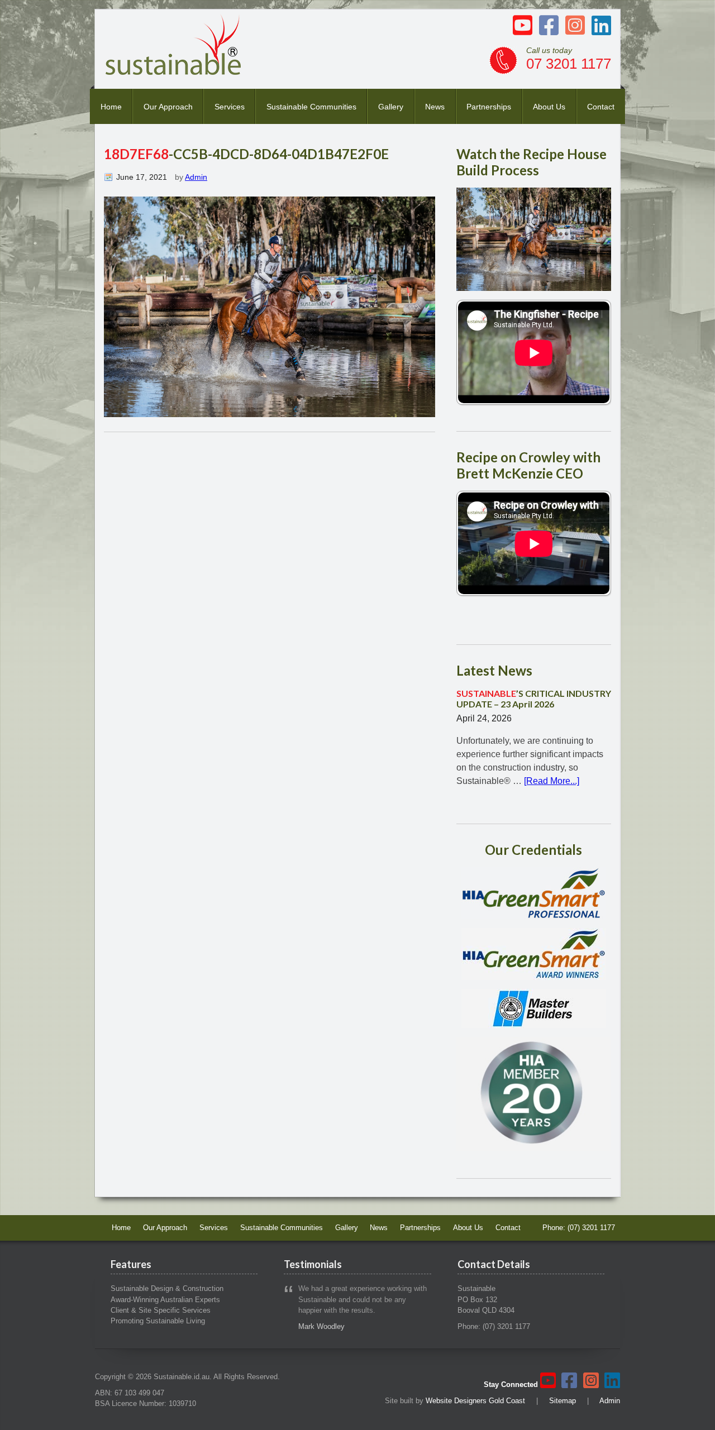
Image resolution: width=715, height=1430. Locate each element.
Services (229, 106)
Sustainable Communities (311, 106)
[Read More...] (551, 781)
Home (111, 106)
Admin (196, 177)
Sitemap (562, 1400)
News (435, 106)
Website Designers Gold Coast (475, 1400)
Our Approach (168, 106)
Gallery (390, 106)
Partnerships (488, 106)
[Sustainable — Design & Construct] (174, 71)
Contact (600, 106)
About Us (549, 106)
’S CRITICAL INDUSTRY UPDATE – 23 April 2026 (533, 698)
